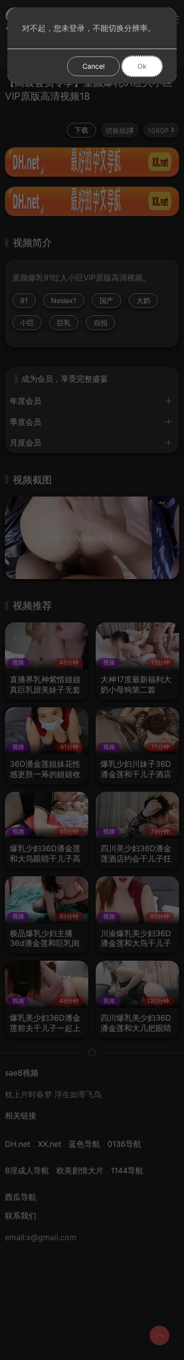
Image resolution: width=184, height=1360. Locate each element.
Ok (142, 66)
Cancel (93, 66)
